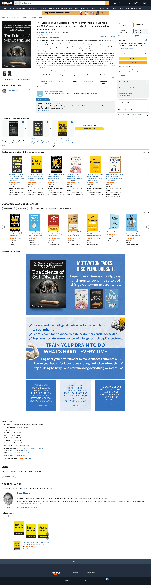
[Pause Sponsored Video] (47, 534)
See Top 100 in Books (36, 448)
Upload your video (9, 476)
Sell (107, 8)
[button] (4, 8)
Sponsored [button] (4, 516)
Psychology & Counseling (29, 17)
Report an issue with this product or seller (52, 71)
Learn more (93, 106)
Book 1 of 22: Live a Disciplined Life (48, 37)
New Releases (54, 8)
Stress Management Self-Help (19, 455)
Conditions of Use (50, 579)
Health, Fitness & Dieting (14, 17)
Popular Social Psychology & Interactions (22, 453)
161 (136, 238)
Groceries (64, 8)
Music (127, 8)
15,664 (98, 238)
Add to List (125, 102)
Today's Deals (84, 8)
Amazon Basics (32, 8)
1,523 (59, 238)
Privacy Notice (60, 579)
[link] (38, 128)
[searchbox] (62, 3)
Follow (25, 91)
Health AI (11, 8)
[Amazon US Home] (56, 573)
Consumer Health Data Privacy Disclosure (77, 579)
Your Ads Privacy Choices (98, 579)
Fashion (113, 8)
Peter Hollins (42, 32)
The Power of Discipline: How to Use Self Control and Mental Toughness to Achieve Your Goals (36, 543)
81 (38, 238)
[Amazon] (7, 3)
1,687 (117, 234)
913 (19, 238)
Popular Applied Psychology (18, 450)
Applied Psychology (43, 17)
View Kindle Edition (44, 111)
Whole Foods (73, 8)
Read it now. (93, 93)
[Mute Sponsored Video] (47, 538)
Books (93, 8)
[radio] (125, 24)
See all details (41, 86)
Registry (120, 8)
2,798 (78, 238)
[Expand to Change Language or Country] (81, 573)
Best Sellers (43, 8)
